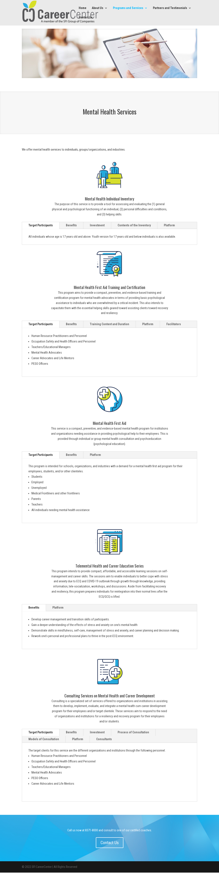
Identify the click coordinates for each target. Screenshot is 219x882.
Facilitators (173, 324)
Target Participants (40, 225)
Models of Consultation (43, 739)
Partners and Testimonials (170, 8)
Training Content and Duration (109, 324)
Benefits (71, 225)
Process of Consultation (133, 732)
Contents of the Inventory (134, 225)
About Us (97, 8)
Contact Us (86, 17)
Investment (97, 225)
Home (82, 8)
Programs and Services (128, 8)
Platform (169, 225)
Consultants (104, 739)
